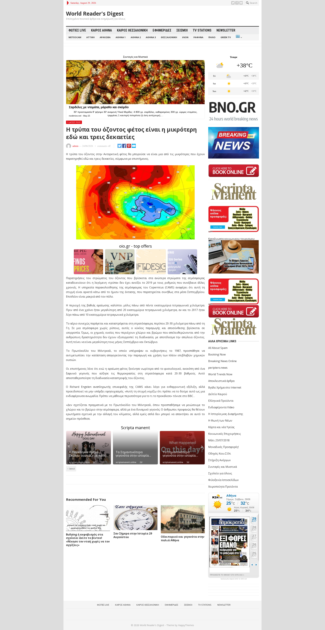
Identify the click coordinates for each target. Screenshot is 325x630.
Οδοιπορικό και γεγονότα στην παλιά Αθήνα (182, 538)
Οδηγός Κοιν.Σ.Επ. (219, 453)
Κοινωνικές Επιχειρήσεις (224, 434)
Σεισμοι (182, 30)
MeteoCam (75, 37)
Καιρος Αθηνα (101, 30)
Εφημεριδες (162, 30)
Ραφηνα (198, 37)
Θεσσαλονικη (169, 37)
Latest (72, 468)
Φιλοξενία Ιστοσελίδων (223, 480)
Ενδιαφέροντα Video (221, 407)
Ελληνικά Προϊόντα (220, 401)
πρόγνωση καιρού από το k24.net (234, 579)
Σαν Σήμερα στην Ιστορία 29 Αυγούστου (132, 535)
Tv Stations (202, 30)
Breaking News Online (222, 361)
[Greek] (238, 37)
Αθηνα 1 (121, 37)
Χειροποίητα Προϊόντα (223, 486)
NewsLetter (225, 30)
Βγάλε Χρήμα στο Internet (224, 387)
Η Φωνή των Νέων (220, 420)
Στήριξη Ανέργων (219, 460)
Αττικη (90, 37)
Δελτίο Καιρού (217, 394)
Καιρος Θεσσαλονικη (132, 30)
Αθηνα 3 (151, 37)
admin (75, 146)
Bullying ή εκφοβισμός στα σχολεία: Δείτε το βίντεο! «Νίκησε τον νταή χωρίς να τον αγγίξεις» (88, 540)
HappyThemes (186, 625)
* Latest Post (74, 122)
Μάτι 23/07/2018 (219, 440)
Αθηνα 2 (136, 37)
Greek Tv (226, 37)
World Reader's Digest (95, 13)
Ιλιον (185, 37)
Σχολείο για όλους (220, 473)
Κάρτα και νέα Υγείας (221, 427)
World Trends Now (220, 374)
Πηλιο (211, 37)
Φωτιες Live (77, 30)
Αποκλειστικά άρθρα (221, 381)
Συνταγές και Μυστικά (222, 467)
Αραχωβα (105, 37)
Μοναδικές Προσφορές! (223, 447)
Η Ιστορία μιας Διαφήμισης (225, 414)
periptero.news (218, 368)
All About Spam (218, 348)
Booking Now (217, 354)
